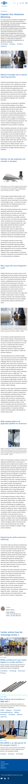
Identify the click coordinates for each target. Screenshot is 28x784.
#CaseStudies (4, 671)
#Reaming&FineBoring (6, 712)
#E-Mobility (11, 714)
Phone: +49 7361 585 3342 (13, 615)
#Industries (4, 46)
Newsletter (3, 768)
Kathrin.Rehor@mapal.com (13, 614)
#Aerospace (3, 714)
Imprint (2, 766)
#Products (19, 44)
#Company (12, 44)
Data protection (4, 764)
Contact (2, 762)
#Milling (16, 712)
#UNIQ (2, 710)
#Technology (4, 44)
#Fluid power (21, 671)
